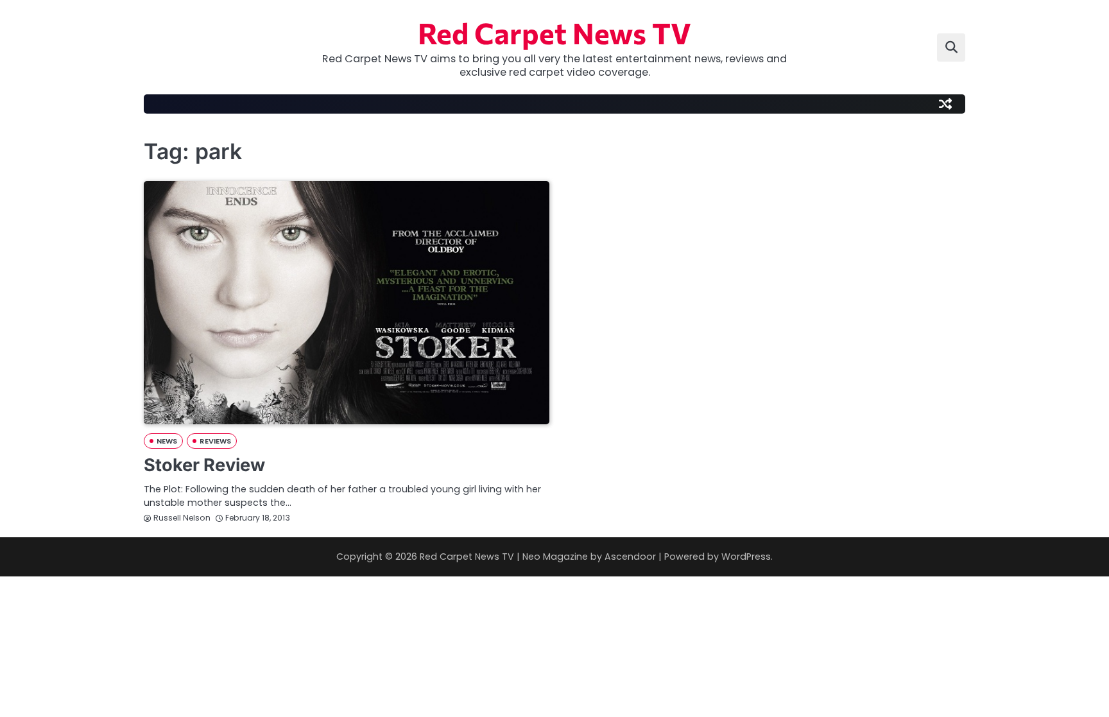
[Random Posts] (945, 104)
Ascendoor (630, 556)
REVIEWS (215, 441)
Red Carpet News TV (554, 32)
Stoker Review (204, 465)
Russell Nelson (182, 517)
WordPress (746, 556)
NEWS (167, 441)
